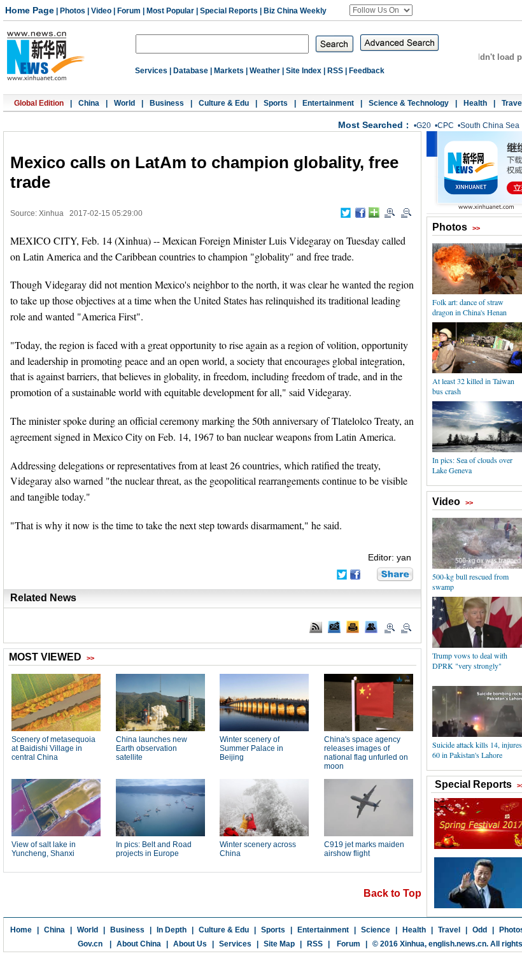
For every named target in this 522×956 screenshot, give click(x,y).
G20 (423, 125)
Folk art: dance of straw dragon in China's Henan (469, 307)
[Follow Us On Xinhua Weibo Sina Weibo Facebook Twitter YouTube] (381, 10)
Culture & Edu (224, 103)
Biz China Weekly (295, 10)
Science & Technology (409, 103)
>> (476, 228)
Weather (265, 70)
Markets (229, 70)
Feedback (366, 70)
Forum (129, 10)
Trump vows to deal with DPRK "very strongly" (469, 660)
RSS (335, 70)
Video (101, 10)
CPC (445, 125)
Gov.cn (90, 943)
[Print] (352, 626)
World (124, 103)
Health (475, 103)
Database (190, 70)
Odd (479, 929)
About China (138, 943)
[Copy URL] (371, 626)
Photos (72, 10)
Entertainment (328, 103)
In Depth (172, 929)
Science (375, 929)
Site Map (279, 943)
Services (151, 70)
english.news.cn (457, 943)
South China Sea (489, 125)
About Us (190, 943)
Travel (449, 929)
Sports (276, 103)
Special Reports (229, 10)
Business (167, 103)
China (88, 103)
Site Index (303, 70)
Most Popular (170, 10)
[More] (374, 212)
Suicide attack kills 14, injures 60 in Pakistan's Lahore (477, 749)
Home (21, 929)
